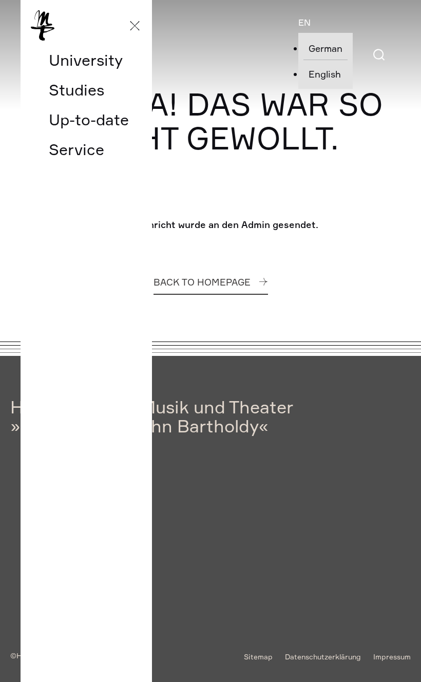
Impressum (392, 656)
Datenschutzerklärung (323, 656)
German (325, 48)
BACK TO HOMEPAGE (202, 282)
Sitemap (258, 656)
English (325, 74)
